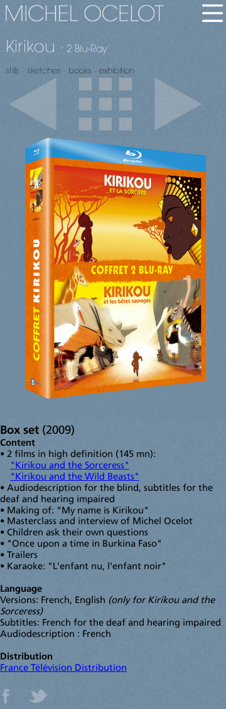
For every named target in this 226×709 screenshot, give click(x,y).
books (80, 70)
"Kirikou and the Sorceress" (69, 466)
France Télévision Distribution (63, 668)
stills (12, 70)
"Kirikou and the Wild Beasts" (74, 477)
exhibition (116, 70)
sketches (44, 70)
